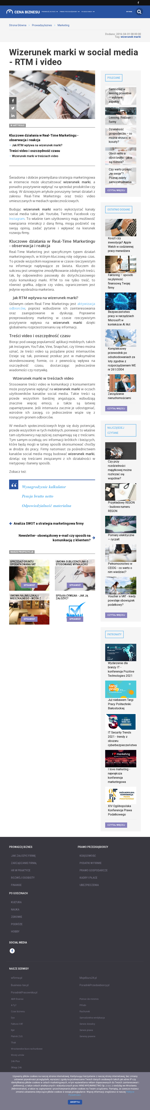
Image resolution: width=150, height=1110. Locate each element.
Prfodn (83, 1005)
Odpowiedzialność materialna (46, 505)
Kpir (13, 1030)
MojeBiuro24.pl (88, 977)
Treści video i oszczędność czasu (34, 151)
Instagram (17, 219)
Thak (13, 1042)
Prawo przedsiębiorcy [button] (69, 11)
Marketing (63, 25)
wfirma (129, 11)
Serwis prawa (86, 1030)
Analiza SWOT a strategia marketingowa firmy (49, 523)
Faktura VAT (17, 1024)
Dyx (13, 1017)
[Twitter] (12, 108)
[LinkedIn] (12, 115)
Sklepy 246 (16, 1067)
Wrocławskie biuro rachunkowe (26, 1049)
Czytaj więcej (116, 190)
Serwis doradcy (87, 1024)
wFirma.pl (16, 977)
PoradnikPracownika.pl (24, 992)
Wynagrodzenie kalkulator (44, 486)
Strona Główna (17, 25)
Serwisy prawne (87, 1036)
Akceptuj (75, 1102)
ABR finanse (17, 999)
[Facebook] (12, 101)
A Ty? (13, 1005)
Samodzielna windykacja (92, 1017)
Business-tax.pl (20, 985)
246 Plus (15, 1061)
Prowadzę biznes (42, 25)
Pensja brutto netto (37, 496)
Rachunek (85, 1011)
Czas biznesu (18, 1011)
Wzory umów (17, 1055)
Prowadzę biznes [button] (49, 11)
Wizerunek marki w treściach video (35, 156)
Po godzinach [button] (87, 11)
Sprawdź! (29, 585)
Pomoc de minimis (89, 999)
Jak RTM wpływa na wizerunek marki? (37, 145)
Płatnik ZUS (16, 1036)
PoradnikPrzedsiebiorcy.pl (94, 985)
